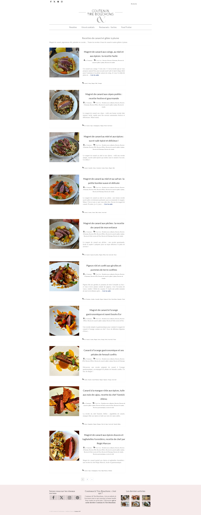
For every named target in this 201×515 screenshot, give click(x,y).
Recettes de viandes (110, 62)
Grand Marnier (95, 379)
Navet (99, 339)
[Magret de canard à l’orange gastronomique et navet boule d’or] (64, 320)
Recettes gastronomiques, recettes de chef (103, 407)
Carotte (89, 212)
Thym (115, 254)
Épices (106, 168)
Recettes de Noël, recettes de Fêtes (92, 236)
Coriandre (98, 168)
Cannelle (90, 168)
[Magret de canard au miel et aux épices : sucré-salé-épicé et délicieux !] (64, 147)
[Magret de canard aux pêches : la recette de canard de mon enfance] (64, 234)
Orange (102, 339)
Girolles (93, 299)
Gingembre (90, 424)
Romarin (119, 299)
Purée (106, 339)
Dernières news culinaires (108, 102)
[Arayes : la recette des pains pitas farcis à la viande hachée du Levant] (125, 504)
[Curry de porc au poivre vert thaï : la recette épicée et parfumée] (125, 498)
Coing (89, 83)
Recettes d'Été (92, 147)
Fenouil (89, 379)
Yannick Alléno (117, 424)
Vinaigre (100, 83)
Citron (94, 168)
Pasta (99, 470)
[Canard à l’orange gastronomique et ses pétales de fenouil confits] (64, 361)
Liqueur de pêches (94, 254)
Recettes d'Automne (112, 60)
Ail (84, 125)
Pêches (104, 254)
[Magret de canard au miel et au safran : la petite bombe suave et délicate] (64, 189)
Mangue (99, 424)
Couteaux (89, 60)
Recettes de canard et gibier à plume (108, 104)
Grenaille (97, 299)
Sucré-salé (104, 212)
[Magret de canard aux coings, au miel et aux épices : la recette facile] (64, 62)
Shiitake (110, 470)
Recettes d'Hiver (94, 104)
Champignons (96, 125)
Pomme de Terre (107, 299)
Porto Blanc (114, 299)
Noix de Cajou (104, 424)
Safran (99, 212)
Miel (96, 83)
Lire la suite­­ (95, 75)
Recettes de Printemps (98, 149)
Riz (107, 254)
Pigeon (101, 299)
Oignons (105, 379)
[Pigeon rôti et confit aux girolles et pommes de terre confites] (64, 276)
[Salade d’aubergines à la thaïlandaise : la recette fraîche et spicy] (146, 504)
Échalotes (88, 299)
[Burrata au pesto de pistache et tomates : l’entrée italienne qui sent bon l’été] (135, 498)
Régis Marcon (104, 470)
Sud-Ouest (109, 125)
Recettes (105, 60)
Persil (105, 125)
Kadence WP (78, 511)
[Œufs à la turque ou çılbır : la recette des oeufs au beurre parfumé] (135, 504)
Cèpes (91, 125)
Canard (86, 83)
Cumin (103, 168)
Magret (93, 83)
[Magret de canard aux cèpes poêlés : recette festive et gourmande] (64, 105)
